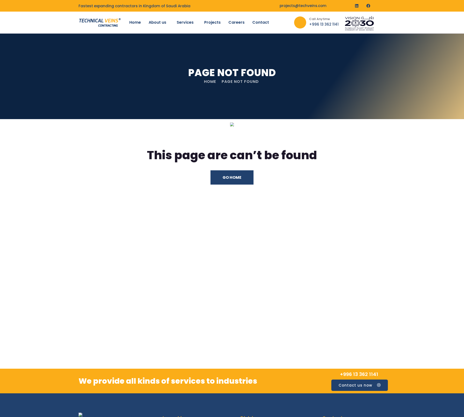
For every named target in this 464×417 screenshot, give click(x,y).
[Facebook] (368, 6)
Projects (212, 22)
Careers (236, 22)
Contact (260, 22)
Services (185, 22)
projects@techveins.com (303, 5)
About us (157, 22)
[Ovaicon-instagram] (380, 6)
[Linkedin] (356, 6)
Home (135, 22)
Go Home (232, 177)
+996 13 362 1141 (359, 374)
